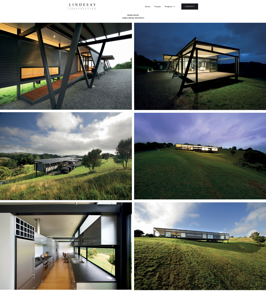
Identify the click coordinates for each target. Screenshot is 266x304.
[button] (169, 6)
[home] (82, 6)
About (147, 6)
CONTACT (190, 6)
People (157, 6)
